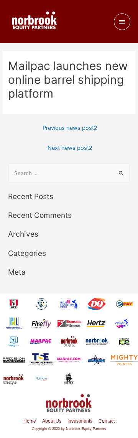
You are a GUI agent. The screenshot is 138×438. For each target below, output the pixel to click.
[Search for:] (69, 173)
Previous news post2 (70, 127)
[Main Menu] (122, 21)
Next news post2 (70, 147)
